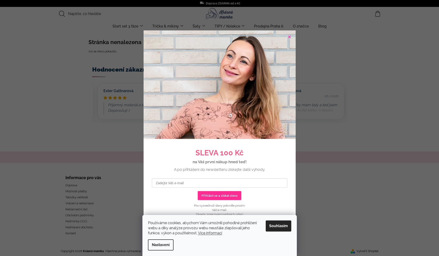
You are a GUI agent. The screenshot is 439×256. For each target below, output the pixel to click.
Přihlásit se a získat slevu (219, 195)
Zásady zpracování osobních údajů (219, 214)
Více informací (210, 233)
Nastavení (161, 245)
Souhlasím (278, 226)
